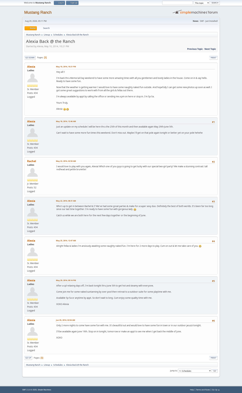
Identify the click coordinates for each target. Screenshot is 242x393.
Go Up (28, 358)
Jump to (173, 370)
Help (192, 389)
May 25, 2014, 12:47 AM (66, 240)
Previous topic (195, 48)
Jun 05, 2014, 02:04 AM (65, 320)
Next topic (210, 48)
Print (213, 57)
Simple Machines (44, 390)
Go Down (30, 57)
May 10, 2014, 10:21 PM (66, 66)
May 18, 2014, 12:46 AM (66, 121)
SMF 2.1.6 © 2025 (29, 390)
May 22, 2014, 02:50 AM (66, 161)
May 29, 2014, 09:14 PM (66, 280)
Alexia (31, 66)
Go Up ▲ (216, 389)
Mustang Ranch (38, 12)
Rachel (31, 161)
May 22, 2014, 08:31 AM (66, 201)
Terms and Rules (203, 389)
